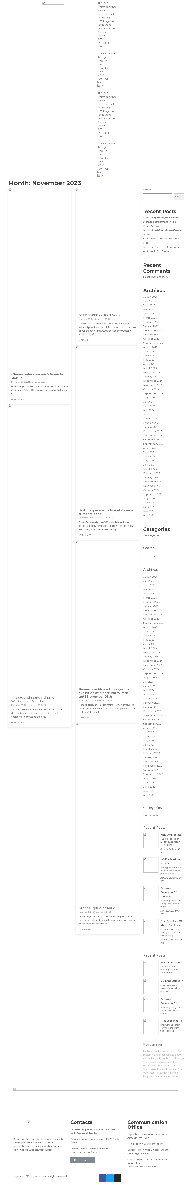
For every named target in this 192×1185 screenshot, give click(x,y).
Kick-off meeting (170, 834)
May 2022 (148, 511)
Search (147, 189)
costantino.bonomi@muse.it (85, 1152)
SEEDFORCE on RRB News (99, 315)
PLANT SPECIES (106, 28)
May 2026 (148, 309)
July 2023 (148, 452)
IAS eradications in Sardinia (171, 861)
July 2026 (148, 301)
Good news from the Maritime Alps (161, 240)
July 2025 (148, 351)
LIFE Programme (107, 21)
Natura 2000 (104, 25)
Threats (101, 35)
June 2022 (149, 506)
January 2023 (150, 477)
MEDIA (101, 46)
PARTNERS (104, 43)
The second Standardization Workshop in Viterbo (33, 699)
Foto (100, 64)
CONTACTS (103, 79)
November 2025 (152, 334)
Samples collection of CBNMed (168, 892)
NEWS (101, 75)
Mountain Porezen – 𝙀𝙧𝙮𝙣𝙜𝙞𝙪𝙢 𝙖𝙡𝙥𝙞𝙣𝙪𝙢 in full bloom (161, 249)
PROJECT (103, 3)
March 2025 (150, 368)
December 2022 (152, 481)
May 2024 (148, 410)
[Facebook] (102, 1178)
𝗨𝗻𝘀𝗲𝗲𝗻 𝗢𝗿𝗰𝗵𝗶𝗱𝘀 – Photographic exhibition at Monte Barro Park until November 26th (104, 693)
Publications (104, 68)
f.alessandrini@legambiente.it (143, 1166)
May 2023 (148, 460)
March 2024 (150, 418)
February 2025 (151, 372)
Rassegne (103, 57)
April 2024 (149, 414)
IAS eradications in (171, 980)
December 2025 (152, 330)
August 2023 (150, 448)
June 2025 (149, 355)
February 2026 (151, 322)
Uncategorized (151, 535)
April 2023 (149, 464)
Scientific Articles (106, 53)
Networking (104, 17)
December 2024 (152, 380)
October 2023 (151, 439)
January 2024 (151, 427)
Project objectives (107, 7)
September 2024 (153, 393)
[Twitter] (110, 1178)
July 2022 (148, 502)
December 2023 (152, 431)
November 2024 (152, 385)
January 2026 (150, 326)
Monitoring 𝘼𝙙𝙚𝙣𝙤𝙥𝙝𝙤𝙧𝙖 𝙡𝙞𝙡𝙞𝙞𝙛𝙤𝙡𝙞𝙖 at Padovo (162, 232)
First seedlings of (171, 1020)
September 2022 (153, 494)
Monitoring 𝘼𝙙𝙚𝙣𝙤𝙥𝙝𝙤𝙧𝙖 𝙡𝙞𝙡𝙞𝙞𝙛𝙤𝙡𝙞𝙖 (162, 217)
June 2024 (149, 406)
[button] (139, 90)
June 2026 (149, 305)
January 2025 (150, 376)
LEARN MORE (17, 399)
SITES (101, 39)
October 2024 (151, 389)
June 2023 (149, 456)
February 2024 (151, 422)
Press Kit (102, 61)
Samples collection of (168, 1001)
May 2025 (148, 359)
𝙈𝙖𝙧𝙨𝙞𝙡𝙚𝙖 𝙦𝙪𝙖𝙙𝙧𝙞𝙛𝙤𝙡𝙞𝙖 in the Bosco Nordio (159, 223)
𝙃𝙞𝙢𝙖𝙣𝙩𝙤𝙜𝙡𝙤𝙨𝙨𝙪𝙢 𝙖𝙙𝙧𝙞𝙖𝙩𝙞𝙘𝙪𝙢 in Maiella (37, 376)
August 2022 (150, 498)
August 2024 (150, 397)
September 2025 (153, 343)
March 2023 (150, 469)
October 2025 (151, 338)
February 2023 (151, 473)
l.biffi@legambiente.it (139, 1153)
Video (101, 71)
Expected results (106, 14)
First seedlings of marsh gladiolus (171, 923)
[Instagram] (118, 1178)
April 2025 (149, 364)
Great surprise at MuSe (97, 908)
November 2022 (152, 485)
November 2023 (152, 435)
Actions (101, 10)
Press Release (105, 50)
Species (102, 32)
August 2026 (150, 296)
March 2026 (150, 317)
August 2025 (150, 347)
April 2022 (149, 515)
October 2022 (151, 490)
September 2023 (153, 443)
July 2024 (148, 401)
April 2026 (149, 313)
